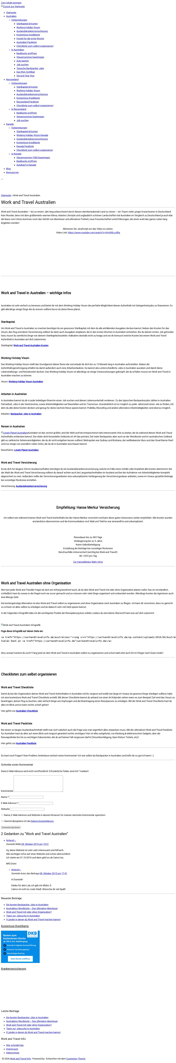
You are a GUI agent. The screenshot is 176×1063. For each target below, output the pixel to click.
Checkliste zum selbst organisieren (34, 150)
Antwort (11, 840)
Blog (8, 168)
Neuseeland (12, 79)
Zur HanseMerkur (82, 562)
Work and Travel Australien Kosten (31, 345)
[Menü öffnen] (2, 179)
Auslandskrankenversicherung (32, 31)
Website (5, 809)
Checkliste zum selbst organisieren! (34, 46)
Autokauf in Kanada (26, 165)
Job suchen (22, 64)
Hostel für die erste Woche (30, 38)
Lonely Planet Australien (26, 450)
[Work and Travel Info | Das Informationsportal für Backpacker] (13, 6)
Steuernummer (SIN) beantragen (33, 157)
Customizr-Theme (75, 1058)
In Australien (17, 49)
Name (5, 797)
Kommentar (7, 791)
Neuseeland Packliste (27, 101)
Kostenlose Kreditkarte (28, 34)
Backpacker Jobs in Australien (26, 413)
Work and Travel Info (20, 1058)
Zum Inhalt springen (11, 2)
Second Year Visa (25, 75)
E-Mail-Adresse (9, 803)
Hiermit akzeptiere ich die (28, 821)
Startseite (11, 12)
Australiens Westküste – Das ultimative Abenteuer (32, 908)
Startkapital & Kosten (27, 23)
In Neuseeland (18, 109)
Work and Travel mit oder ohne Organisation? (29, 912)
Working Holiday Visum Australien (26, 381)
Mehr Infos (97, 562)
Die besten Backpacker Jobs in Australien (27, 904)
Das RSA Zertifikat (25, 72)
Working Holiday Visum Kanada (32, 135)
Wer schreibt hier (15, 1045)
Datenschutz (12, 1052)
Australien (11, 16)
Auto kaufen (22, 61)
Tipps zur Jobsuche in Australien (23, 915)
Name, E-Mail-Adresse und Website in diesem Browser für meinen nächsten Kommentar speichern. (55, 815)
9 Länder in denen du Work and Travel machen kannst (33, 919)
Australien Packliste (26, 42)
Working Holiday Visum (28, 27)
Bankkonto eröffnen (26, 53)
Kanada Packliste (25, 146)
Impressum (12, 1049)
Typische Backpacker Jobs (30, 68)
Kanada (10, 124)
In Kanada (16, 153)
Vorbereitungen (19, 20)
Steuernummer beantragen (30, 57)
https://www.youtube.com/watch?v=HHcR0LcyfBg (94, 232)
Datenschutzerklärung (42, 821)
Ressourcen (12, 172)
